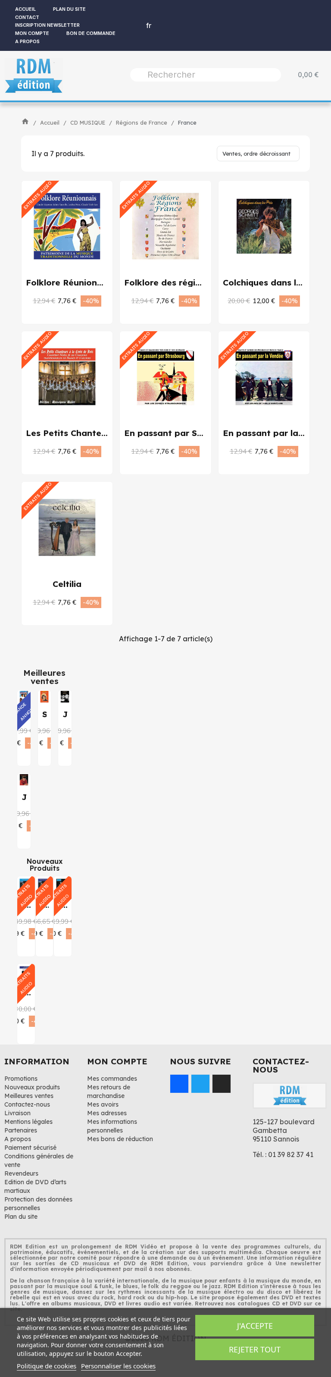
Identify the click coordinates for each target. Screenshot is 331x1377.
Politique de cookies (46, 1365)
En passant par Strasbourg (182, 433)
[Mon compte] (130, 25)
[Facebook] (179, 1083)
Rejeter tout (255, 1349)
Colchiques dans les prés (275, 282)
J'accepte (255, 1326)
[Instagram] (221, 1083)
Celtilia (67, 584)
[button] (58, 301)
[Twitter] (200, 1083)
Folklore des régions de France (190, 282)
